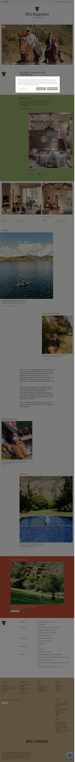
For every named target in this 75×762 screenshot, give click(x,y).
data (24, 80)
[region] (37, 84)
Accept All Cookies (52, 88)
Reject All (41, 88)
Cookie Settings (22, 88)
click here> (36, 84)
